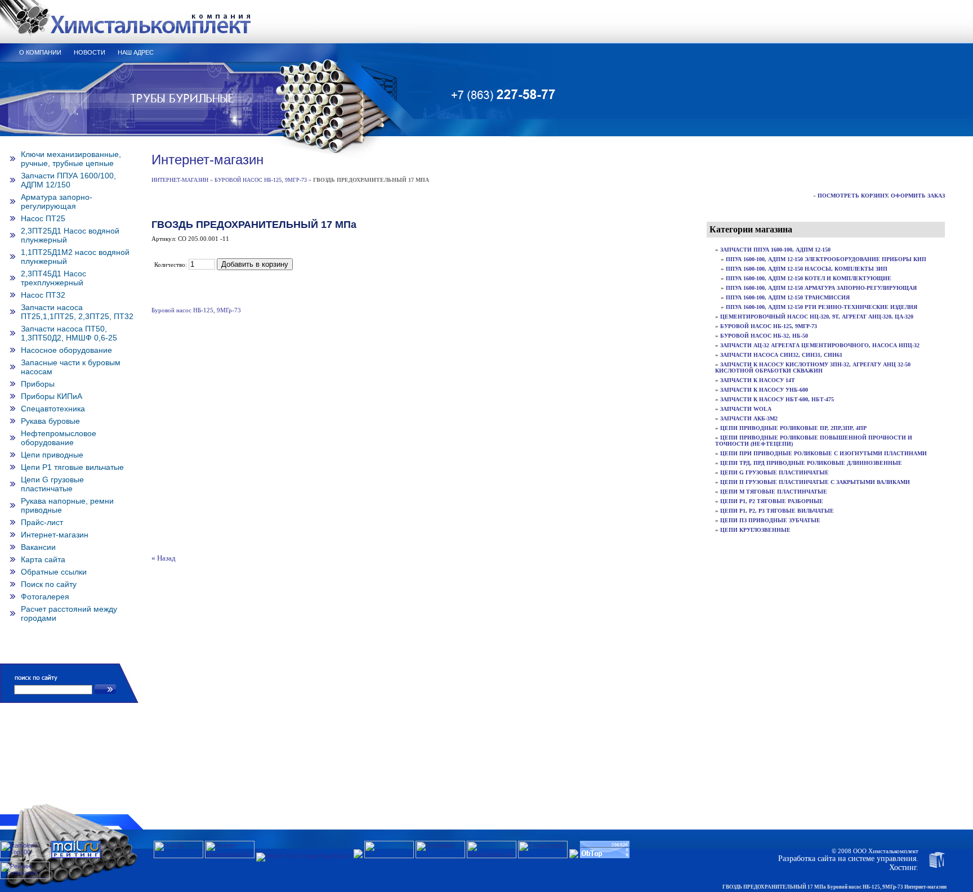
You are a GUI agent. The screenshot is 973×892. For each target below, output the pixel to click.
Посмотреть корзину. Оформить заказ (881, 195)
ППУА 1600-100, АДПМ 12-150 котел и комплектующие (808, 278)
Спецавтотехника (53, 408)
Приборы (38, 383)
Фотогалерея (45, 596)
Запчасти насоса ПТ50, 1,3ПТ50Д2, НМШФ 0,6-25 (69, 333)
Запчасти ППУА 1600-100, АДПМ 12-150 (775, 249)
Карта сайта (43, 559)
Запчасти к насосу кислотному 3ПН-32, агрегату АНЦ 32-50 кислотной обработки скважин (812, 367)
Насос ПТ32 (43, 294)
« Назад (163, 558)
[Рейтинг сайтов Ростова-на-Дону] (358, 856)
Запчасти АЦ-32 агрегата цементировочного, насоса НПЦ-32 (820, 345)
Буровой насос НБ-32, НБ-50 (764, 336)
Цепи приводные (52, 454)
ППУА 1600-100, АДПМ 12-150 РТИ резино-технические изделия (821, 307)
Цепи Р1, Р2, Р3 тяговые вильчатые (777, 511)
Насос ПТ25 (43, 218)
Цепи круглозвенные (755, 530)
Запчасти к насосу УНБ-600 (764, 390)
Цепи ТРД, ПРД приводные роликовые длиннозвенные (811, 463)
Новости (89, 52)
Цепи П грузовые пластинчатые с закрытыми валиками (815, 482)
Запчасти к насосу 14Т (757, 380)
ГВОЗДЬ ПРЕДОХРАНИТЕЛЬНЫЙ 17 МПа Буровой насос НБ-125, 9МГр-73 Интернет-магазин (834, 887)
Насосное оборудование (66, 350)
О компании (40, 52)
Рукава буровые (50, 420)
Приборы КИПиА (51, 396)
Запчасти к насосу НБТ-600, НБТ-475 (777, 399)
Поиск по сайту (49, 584)
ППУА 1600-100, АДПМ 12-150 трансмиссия (788, 297)
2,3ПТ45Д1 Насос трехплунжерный (53, 278)
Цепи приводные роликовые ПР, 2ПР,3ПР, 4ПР (793, 428)
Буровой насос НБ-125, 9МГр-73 (261, 180)
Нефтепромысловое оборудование (58, 438)
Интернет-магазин (54, 534)
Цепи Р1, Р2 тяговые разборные (771, 501)
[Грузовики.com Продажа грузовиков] (440, 856)
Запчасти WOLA (745, 409)
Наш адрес (136, 52)
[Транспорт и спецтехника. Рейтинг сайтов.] (573, 856)
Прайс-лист (42, 522)
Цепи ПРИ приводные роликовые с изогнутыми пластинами (823, 453)
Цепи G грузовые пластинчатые (52, 484)
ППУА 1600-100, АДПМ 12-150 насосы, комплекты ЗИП (806, 269)
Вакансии (38, 547)
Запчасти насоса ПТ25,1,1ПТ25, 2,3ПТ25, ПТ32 (77, 312)
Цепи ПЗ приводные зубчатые (770, 520)
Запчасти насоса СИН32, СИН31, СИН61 (781, 355)
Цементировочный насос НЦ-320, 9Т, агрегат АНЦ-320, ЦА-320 (816, 316)
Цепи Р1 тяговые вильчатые (72, 467)
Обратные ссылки (54, 571)
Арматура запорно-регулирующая (56, 201)
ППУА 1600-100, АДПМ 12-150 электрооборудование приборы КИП (826, 259)
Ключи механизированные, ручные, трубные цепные (71, 159)
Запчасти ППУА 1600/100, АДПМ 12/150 (68, 180)
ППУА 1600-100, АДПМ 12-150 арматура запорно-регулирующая (821, 288)
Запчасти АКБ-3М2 (749, 418)
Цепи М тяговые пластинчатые (773, 491)
